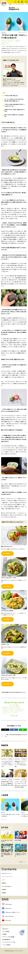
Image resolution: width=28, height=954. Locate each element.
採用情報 (4, 892)
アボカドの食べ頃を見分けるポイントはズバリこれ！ (15, 105)
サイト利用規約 (5, 931)
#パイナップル (11, 707)
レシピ (3, 879)
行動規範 (4, 934)
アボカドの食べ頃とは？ (11, 95)
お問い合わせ (5, 928)
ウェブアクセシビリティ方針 (8, 942)
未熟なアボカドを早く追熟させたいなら (15, 110)
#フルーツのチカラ (19, 710)
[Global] (18, 2)
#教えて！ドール (5, 43)
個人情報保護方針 (6, 939)
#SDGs (18, 707)
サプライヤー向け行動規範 (8, 936)
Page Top (21, 861)
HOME (10, 4)
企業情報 (4, 889)
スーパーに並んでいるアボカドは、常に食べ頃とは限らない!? (15, 100)
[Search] (15, 2)
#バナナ (12, 710)
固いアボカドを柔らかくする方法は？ (14, 115)
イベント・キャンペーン (7, 876)
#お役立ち (17, 40)
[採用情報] (22, 2)
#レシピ (15, 712)
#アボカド (4, 40)
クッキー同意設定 (6, 944)
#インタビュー (10, 40)
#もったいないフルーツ (7, 712)
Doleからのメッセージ (7, 873)
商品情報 (4, 883)
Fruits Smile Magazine (6, 886)
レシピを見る (6, 553)
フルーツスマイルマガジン (18, 4)
